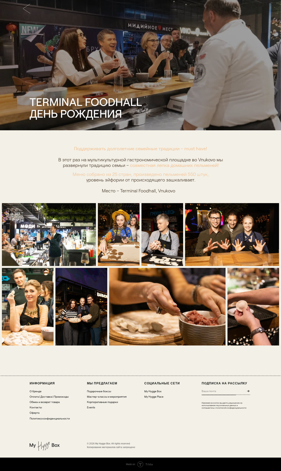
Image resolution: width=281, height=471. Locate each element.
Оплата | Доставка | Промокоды (49, 396)
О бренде (35, 391)
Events (91, 407)
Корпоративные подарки (102, 402)
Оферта (34, 412)
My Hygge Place (153, 396)
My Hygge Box (153, 391)
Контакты (36, 407)
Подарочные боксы (99, 391)
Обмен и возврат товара (45, 402)
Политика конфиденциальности (50, 418)
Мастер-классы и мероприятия (107, 396)
